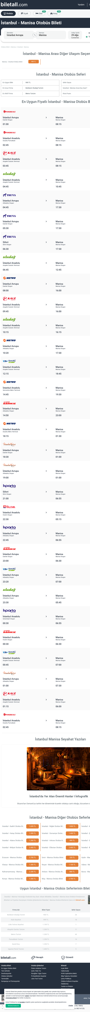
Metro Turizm (31, 94)
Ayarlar (71, 1005)
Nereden (10, 33)
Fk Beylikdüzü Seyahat (38, 976)
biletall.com (80, 900)
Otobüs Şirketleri (6, 976)
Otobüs (9, 13)
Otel (41, 13)
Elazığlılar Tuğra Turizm (38, 973)
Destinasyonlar (6, 973)
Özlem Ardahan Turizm (38, 968)
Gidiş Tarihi (75, 33)
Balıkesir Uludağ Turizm (34, 88)
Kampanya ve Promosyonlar (10, 981)
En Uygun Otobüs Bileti (8, 968)
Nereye (41, 33)
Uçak (25, 13)
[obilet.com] (14, 6)
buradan (22, 1002)
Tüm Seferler (5, 971)
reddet (27, 996)
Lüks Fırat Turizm (37, 979)
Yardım (81, 4)
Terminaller (5, 979)
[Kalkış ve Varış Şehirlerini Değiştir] (35, 35)
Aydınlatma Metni (11, 998)
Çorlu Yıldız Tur (36, 971)
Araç (56, 13)
